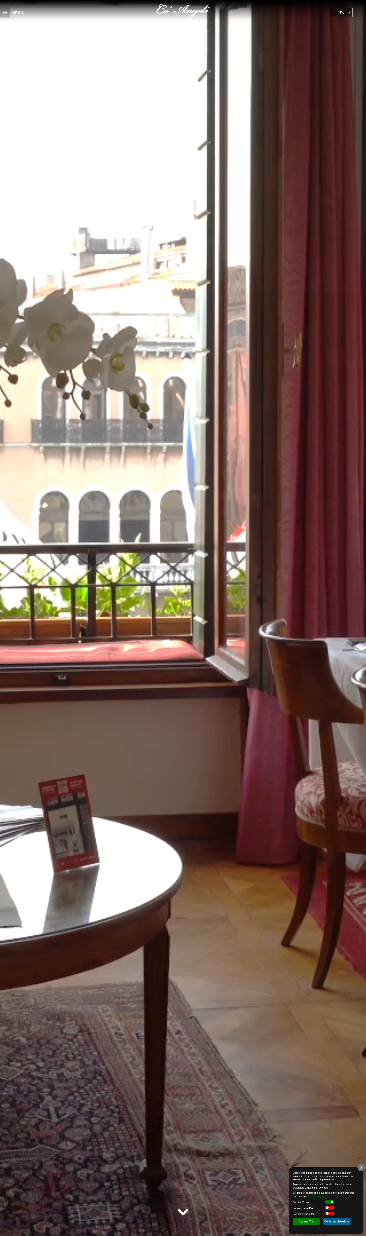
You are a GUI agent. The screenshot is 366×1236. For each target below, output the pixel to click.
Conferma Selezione (336, 1221)
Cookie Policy (315, 1196)
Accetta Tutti (306, 1221)
